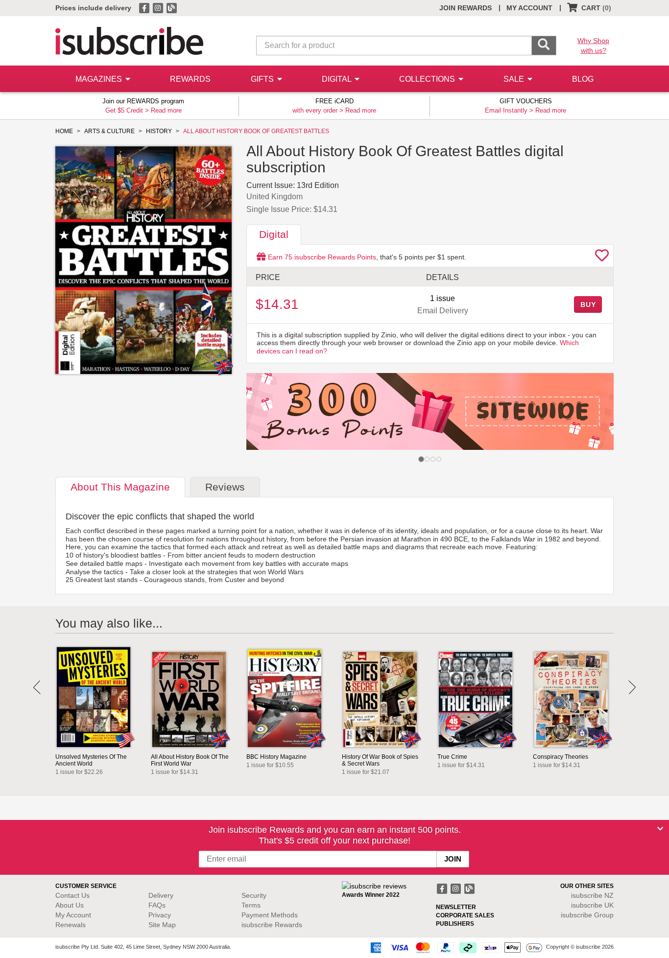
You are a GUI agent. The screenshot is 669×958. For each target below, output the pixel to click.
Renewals (70, 925)
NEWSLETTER (456, 907)
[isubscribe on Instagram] (159, 7)
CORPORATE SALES (465, 915)
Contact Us (72, 895)
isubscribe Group (587, 915)
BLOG (583, 79)
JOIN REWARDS (465, 8)
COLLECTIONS (428, 79)
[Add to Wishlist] (602, 258)
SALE (514, 79)
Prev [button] (37, 687)
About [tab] (120, 486)
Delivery (160, 895)
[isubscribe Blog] (171, 7)
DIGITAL (337, 79)
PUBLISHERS (455, 923)
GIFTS (263, 79)
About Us (69, 905)
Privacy (159, 915)
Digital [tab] (273, 234)
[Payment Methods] (454, 947)
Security (253, 895)
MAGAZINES (99, 79)
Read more (166, 110)
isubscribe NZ (592, 895)
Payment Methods (269, 915)
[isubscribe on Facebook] (145, 7)
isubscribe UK (592, 905)
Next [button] (632, 687)
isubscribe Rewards (271, 925)
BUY (588, 304)
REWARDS (190, 79)
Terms (251, 905)
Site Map (162, 925)
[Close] (660, 829)
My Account (73, 915)
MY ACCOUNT (529, 8)
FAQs (157, 905)
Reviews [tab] (225, 486)
